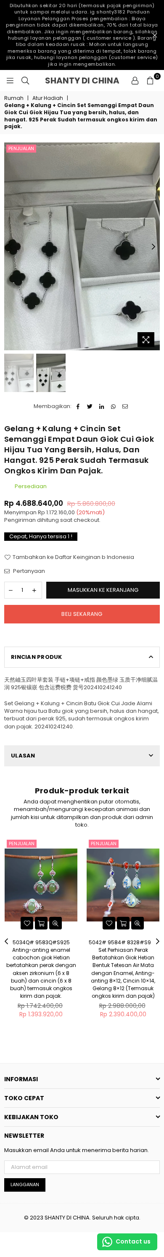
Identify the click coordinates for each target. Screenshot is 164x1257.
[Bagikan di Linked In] (101, 406)
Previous (10, 247)
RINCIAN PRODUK (36, 657)
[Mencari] (25, 80)
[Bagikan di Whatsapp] (113, 406)
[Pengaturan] (135, 80)
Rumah (14, 98)
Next (153, 247)
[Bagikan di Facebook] (78, 406)
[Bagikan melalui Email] (125, 406)
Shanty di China (85, 80)
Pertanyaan (28, 571)
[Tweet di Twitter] (90, 406)
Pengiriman (20, 520)
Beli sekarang (81, 614)
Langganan (25, 1184)
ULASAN (23, 756)
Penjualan (21, 148)
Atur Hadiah (47, 98)
